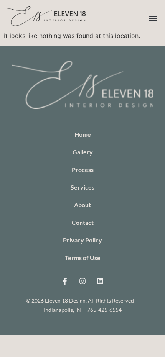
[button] (153, 18)
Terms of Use (83, 257)
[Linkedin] (100, 281)
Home (82, 134)
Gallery (83, 152)
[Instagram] (82, 281)
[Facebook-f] (65, 281)
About (82, 204)
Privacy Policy (82, 240)
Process (83, 169)
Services (82, 187)
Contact (83, 222)
